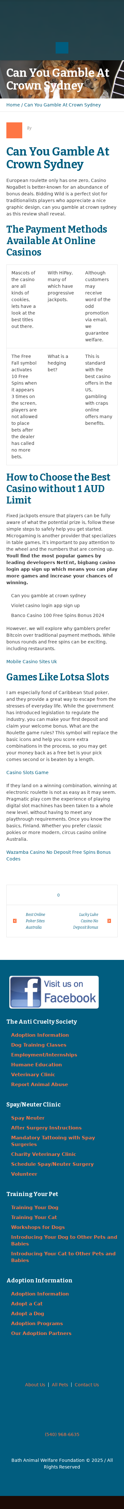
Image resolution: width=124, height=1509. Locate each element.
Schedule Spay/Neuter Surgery (52, 1164)
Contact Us (87, 1384)
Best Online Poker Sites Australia (35, 921)
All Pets (60, 1384)
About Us (35, 1384)
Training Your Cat (34, 1217)
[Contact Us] (62, 9)
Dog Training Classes (38, 1045)
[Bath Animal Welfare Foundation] (62, 27)
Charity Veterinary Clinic (43, 1154)
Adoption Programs (37, 1323)
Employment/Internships (44, 1055)
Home (13, 104)
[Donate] (74, 9)
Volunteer (24, 1174)
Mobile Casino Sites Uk (31, 661)
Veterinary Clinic (33, 1074)
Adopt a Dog (27, 1314)
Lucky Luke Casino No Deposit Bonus (85, 921)
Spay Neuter (28, 1118)
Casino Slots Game (27, 772)
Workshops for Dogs (38, 1227)
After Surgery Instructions (46, 1128)
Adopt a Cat (27, 1304)
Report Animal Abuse (39, 1084)
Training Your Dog (35, 1207)
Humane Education (36, 1065)
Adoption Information (40, 1035)
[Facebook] (49, 9)
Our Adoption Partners (41, 1333)
